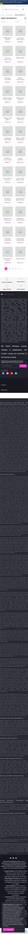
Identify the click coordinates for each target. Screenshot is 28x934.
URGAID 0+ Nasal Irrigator (8, 119)
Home (2, 15)
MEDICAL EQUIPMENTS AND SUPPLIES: (12, 776)
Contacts (3, 385)
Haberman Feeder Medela (7, 259)
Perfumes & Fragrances (7, 474)
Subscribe (23, 366)
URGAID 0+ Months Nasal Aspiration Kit (20, 139)
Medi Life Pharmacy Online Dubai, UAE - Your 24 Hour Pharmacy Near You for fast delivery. (14, 403)
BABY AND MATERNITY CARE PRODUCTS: (12, 813)
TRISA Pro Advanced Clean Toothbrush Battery (20, 78)
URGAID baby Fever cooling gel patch (8, 159)
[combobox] (7, 21)
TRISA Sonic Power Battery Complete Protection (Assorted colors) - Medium (7, 78)
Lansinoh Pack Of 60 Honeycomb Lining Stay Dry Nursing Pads (8, 219)
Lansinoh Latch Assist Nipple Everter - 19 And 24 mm (7, 199)
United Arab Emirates (21, 5)
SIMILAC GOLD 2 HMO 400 (8, 38)
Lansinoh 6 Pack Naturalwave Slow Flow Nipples (20, 179)
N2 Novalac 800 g (20, 258)
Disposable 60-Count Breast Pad (20, 219)
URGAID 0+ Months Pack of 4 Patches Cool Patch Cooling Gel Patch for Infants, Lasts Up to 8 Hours (7, 98)
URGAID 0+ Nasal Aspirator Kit (20, 119)
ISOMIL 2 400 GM (20, 57)
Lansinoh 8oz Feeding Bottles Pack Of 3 (7, 239)
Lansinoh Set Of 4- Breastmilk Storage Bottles (7, 179)
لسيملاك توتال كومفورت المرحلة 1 (8, 58)
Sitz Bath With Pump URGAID (7, 139)
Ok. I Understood (8, 929)
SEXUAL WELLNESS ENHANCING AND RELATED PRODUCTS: (14, 801)
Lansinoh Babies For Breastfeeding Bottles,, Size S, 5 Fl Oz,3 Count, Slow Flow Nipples (20, 239)
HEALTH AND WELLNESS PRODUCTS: (11, 758)
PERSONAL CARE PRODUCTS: (9, 738)
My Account (4, 390)
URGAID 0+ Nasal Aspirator (20, 98)
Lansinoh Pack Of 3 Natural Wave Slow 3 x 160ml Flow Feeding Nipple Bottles (20, 199)
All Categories (9, 15)
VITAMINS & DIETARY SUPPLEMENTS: (11, 718)
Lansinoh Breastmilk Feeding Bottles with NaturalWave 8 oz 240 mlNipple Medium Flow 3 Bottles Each (20, 159)
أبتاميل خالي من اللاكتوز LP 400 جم (20, 38)
